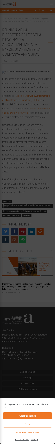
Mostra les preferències (27, 432)
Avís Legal (34, 440)
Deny (27, 424)
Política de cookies (22, 440)
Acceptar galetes (27, 415)
